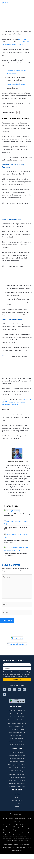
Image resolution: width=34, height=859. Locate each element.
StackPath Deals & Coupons (17, 771)
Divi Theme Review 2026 (17, 714)
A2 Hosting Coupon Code (17, 774)
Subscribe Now (17, 679)
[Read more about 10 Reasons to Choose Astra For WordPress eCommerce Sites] (17, 536)
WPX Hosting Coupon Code (17, 777)
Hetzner (11, 847)
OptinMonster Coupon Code (17, 768)
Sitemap (17, 806)
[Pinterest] (14, 689)
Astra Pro (15, 844)
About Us (17, 794)
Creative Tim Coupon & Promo (17, 783)
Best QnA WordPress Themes (17, 720)
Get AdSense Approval (17, 735)
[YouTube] (19, 689)
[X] (9, 689)
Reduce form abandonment (16, 84)
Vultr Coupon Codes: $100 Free (17, 765)
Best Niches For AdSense (17, 742)
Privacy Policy (17, 803)
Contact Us (17, 797)
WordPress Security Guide (17, 732)
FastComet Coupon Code (17, 761)
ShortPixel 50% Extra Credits (17, 780)
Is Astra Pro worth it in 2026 (17, 717)
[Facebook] (4, 689)
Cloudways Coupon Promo (17, 758)
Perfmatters (19, 850)
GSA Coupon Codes (17, 752)
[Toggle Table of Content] (17, 112)
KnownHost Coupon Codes (17, 786)
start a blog (22, 39)
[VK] (4, 694)
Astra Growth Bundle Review (17, 745)
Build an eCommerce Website (17, 723)
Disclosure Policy (17, 800)
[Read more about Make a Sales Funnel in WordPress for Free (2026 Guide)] (17, 522)
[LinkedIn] (24, 689)
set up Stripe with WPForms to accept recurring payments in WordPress (16, 402)
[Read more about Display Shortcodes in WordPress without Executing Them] (17, 549)
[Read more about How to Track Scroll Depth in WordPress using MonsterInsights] (12, 511)
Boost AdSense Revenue (17, 738)
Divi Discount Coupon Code (17, 755)
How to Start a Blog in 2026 (17, 710)
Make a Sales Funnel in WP (17, 726)
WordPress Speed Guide (17, 729)
